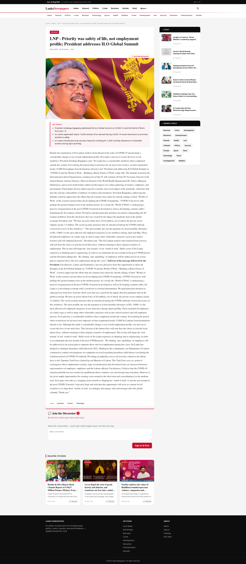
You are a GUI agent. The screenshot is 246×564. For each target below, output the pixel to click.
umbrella (104, 356)
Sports (107, 15)
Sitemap (167, 533)
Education (174, 15)
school (140, 236)
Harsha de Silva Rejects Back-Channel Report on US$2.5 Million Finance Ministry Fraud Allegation (62, 489)
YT (199, 2)
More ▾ (143, 8)
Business (115, 8)
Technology (96, 15)
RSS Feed (167, 537)
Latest (49, 15)
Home (76, 8)
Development (145, 15)
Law (155, 15)
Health (115, 15)
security (88, 224)
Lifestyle (166, 145)
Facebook (60, 403)
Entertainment (186, 15)
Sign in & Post (142, 445)
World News (128, 529)
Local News (127, 526)
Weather (124, 15)
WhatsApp (80, 403)
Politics (96, 8)
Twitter (70, 403)
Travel (134, 15)
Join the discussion (141, 56)
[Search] (197, 8)
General (85, 8)
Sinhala (125, 8)
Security (163, 15)
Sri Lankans (68, 168)
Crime (104, 8)
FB (195, 2)
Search (167, 529)
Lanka (57, 8)
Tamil (134, 8)
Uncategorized (168, 161)
